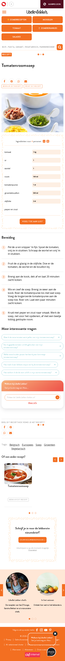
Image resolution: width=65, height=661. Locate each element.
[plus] (47, 141)
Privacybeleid (32, 550)
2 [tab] (32, 513)
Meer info (32, 402)
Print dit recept (33, 86)
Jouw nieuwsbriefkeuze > (32, 540)
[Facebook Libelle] (36, 629)
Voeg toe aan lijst (32, 221)
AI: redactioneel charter (14, 645)
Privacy (8, 640)
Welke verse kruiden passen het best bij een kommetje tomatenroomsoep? (24, 356)
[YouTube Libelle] (45, 629)
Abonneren (16, 650)
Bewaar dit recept (12, 86)
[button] (51, 4)
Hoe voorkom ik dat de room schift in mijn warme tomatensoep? (28, 372)
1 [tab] (29, 513)
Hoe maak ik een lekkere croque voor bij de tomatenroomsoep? (27, 364)
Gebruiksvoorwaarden (23, 640)
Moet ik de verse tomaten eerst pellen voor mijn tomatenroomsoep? (29, 337)
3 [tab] (35, 513)
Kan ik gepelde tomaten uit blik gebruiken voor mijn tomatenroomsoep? (23, 346)
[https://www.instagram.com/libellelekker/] (41, 629)
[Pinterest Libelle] (50, 629)
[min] (43, 141)
